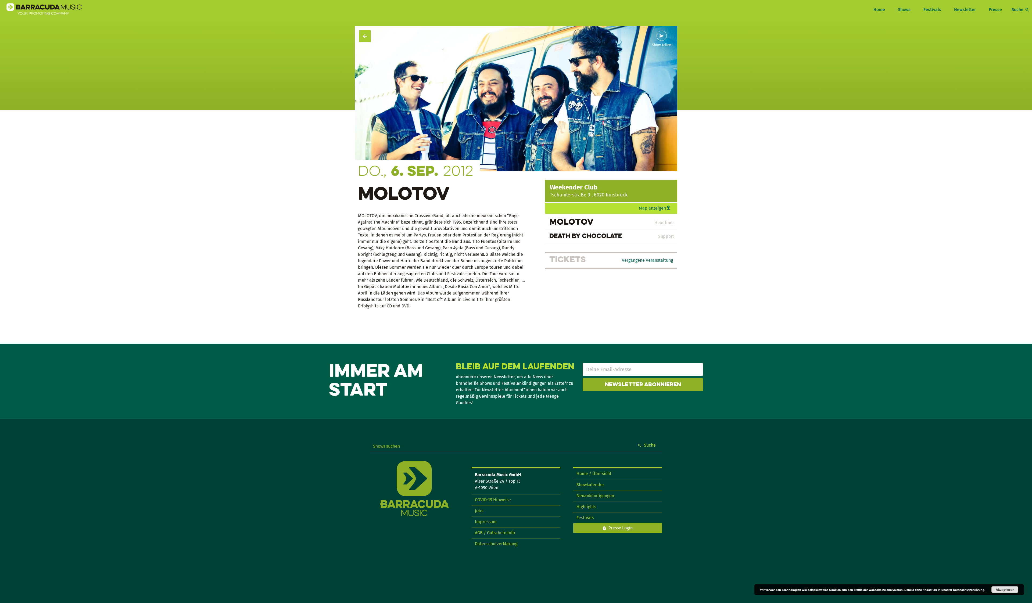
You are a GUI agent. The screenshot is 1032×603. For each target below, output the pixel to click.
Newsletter (965, 9)
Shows (904, 9)
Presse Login (620, 527)
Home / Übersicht (593, 473)
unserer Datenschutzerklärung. (963, 590)
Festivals (932, 9)
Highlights (586, 506)
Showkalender (590, 484)
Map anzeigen (652, 208)
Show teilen (661, 45)
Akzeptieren (1005, 589)
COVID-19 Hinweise (493, 499)
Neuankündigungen (595, 495)
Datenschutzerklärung (496, 543)
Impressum (486, 521)
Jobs (479, 510)
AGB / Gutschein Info (495, 532)
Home (879, 9)
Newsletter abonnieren (643, 385)
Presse (995, 9)
